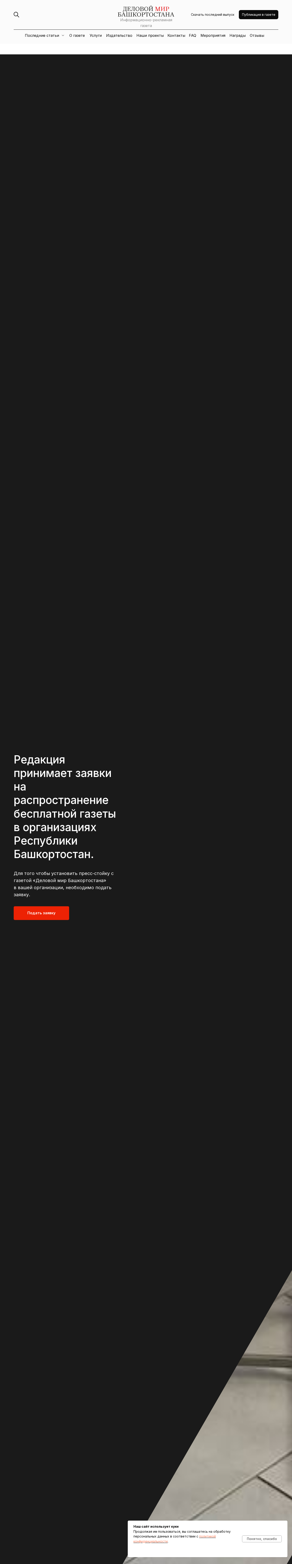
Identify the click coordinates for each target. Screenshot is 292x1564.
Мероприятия (213, 35)
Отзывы (257, 35)
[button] (258, 14)
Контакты (176, 35)
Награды (237, 35)
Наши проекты (150, 35)
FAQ (192, 35)
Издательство (119, 35)
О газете (77, 35)
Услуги (96, 35)
